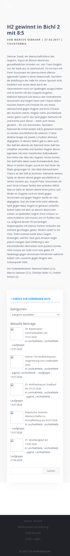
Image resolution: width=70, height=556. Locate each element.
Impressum (33, 532)
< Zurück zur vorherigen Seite (30, 298)
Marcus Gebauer (27, 39)
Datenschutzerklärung (33, 527)
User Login (33, 538)
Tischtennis (17, 43)
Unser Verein (33, 521)
